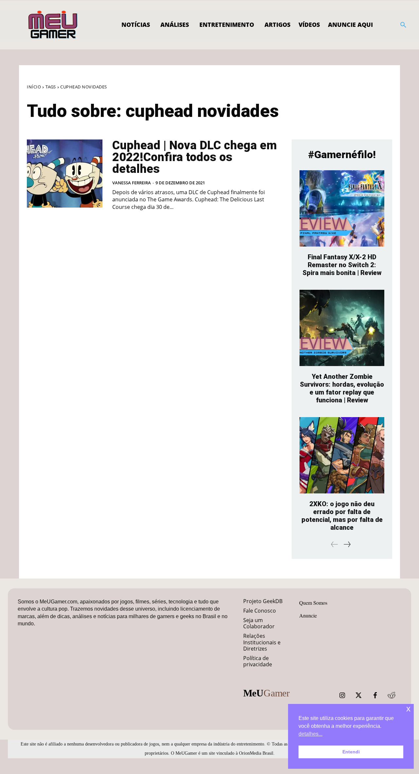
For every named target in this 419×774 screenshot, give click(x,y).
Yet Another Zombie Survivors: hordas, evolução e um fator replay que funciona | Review (342, 388)
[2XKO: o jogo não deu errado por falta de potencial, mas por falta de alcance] (342, 455)
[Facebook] (375, 695)
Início (34, 87)
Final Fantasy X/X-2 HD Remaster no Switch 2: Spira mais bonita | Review (342, 265)
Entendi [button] (351, 751)
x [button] (408, 709)
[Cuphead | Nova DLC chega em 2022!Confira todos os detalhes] (64, 173)
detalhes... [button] (310, 734)
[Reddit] (391, 695)
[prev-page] (334, 544)
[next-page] (347, 544)
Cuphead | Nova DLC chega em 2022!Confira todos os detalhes (194, 157)
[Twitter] (358, 695)
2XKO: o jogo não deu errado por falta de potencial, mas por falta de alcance (342, 515)
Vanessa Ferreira (131, 183)
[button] (403, 25)
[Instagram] (342, 695)
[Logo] (53, 25)
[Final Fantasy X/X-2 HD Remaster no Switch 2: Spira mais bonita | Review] (342, 208)
